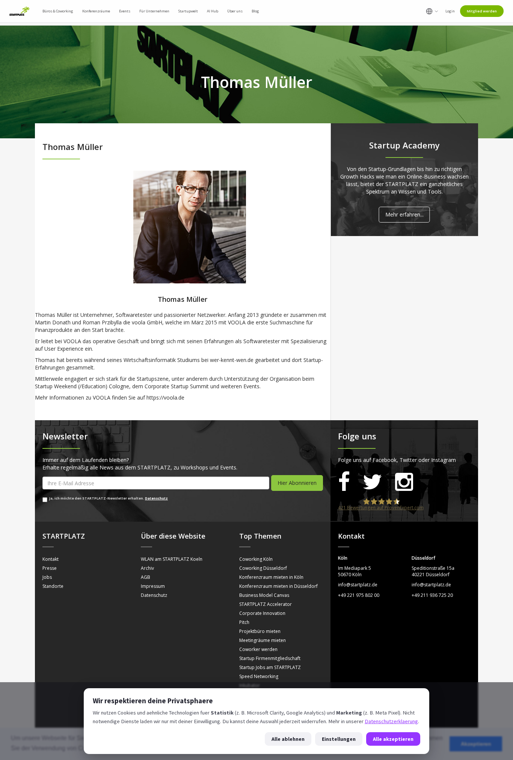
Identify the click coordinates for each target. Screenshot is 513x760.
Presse (49, 568)
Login (450, 11)
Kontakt (50, 559)
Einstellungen (339, 739)
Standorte (52, 586)
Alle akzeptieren (393, 739)
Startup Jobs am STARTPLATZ (270, 667)
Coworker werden (258, 649)
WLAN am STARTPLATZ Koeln (171, 559)
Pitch (244, 622)
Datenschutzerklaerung (391, 721)
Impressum (153, 586)
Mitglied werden (482, 11)
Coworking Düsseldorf (263, 568)
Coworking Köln (256, 559)
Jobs (47, 577)
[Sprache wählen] (432, 11)
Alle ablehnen (288, 739)
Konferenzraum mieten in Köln (271, 577)
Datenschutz (156, 498)
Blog (255, 11)
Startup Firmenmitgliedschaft (269, 658)
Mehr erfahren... (404, 214)
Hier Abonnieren (297, 482)
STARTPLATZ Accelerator (265, 604)
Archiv (147, 568)
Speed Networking (258, 676)
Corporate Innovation (262, 613)
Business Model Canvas (264, 595)
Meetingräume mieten (262, 640)
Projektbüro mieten (260, 631)
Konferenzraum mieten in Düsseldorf (278, 586)
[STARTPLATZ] (19, 11)
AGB (145, 577)
